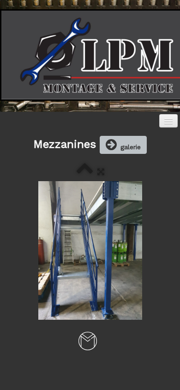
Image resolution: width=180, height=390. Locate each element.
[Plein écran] (100, 171)
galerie (130, 147)
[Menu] (168, 121)
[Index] (85, 171)
